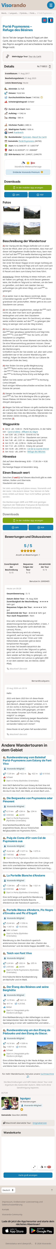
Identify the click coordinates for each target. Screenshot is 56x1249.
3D (47, 1167)
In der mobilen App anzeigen (29, 187)
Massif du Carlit (39, 137)
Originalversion (40, 1123)
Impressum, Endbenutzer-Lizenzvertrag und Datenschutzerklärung (22, 1203)
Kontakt (5, 1209)
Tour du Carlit (35, 56)
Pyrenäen (27, 137)
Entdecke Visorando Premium (26, 172)
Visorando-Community (12, 1214)
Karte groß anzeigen (28, 1175)
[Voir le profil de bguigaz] (9, 1103)
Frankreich (19, 132)
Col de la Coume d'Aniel (38, 448)
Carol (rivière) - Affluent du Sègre (23, 431)
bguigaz (25, 1098)
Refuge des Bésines (36, 451)
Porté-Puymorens (26, 141)
